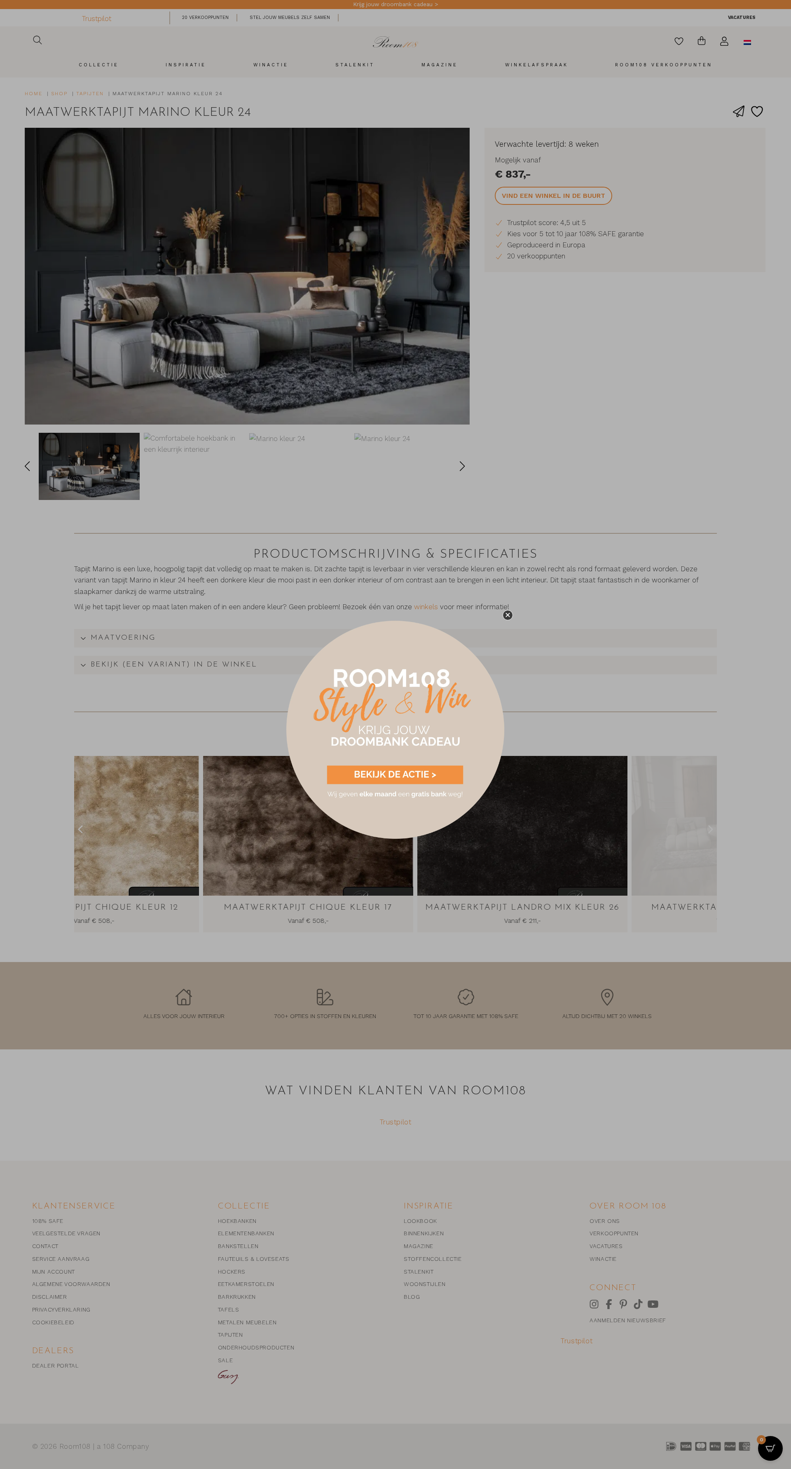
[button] (508, 615)
